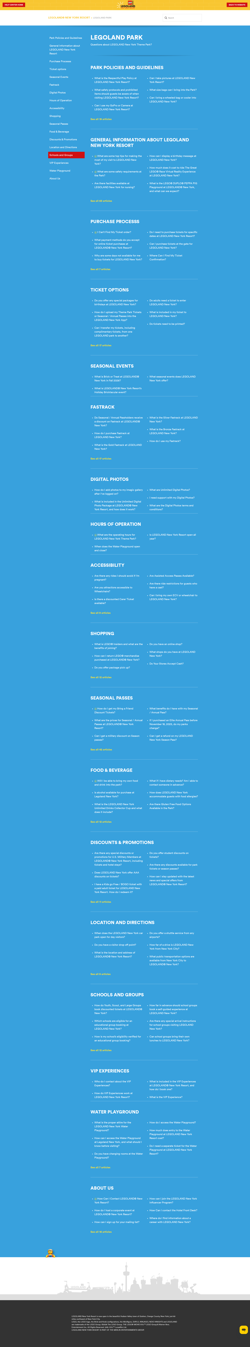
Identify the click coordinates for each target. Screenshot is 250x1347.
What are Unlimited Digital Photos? (169, 489)
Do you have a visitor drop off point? (115, 944)
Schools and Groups (61, 155)
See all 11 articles (100, 901)
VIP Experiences (58, 162)
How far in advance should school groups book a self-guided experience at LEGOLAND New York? (173, 1009)
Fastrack (54, 84)
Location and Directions (63, 147)
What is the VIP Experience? (165, 1097)
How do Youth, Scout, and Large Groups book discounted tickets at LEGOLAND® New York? (118, 1009)
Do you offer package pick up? (112, 667)
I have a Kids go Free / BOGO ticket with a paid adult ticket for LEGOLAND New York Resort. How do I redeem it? (118, 888)
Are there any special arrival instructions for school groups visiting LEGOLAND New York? (172, 1024)
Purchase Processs (60, 61)
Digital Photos (57, 92)
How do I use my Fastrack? (165, 441)
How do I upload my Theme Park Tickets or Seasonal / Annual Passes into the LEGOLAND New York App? (117, 316)
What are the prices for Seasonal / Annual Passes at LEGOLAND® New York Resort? (118, 724)
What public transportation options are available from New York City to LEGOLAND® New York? (171, 960)
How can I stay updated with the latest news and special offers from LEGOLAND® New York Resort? (171, 880)
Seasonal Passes (58, 123)
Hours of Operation (60, 100)
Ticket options (57, 69)
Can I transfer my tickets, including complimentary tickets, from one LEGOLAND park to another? (114, 331)
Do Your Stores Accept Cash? (166, 663)
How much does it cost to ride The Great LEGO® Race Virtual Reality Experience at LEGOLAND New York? (173, 171)
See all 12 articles (100, 677)
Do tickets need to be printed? (167, 323)
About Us (54, 178)
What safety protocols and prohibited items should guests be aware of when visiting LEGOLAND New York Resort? (116, 93)
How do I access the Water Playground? (172, 1122)
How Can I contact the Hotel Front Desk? (173, 1210)
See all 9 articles (100, 612)
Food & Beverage (59, 131)
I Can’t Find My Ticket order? (114, 232)
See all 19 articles (101, 119)
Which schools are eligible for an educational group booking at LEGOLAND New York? (113, 1024)
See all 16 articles (101, 1231)
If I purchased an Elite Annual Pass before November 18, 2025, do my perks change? (173, 724)
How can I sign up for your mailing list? (116, 1222)
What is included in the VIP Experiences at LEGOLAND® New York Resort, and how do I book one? (172, 1085)
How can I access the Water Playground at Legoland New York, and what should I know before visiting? (118, 1141)
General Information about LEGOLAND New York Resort (64, 49)
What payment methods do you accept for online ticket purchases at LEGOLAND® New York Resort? (116, 243)
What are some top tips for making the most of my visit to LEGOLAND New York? (118, 159)
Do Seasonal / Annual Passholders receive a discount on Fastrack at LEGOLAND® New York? (118, 421)
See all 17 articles (100, 345)
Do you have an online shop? (165, 644)
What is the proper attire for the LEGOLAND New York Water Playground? (112, 1126)
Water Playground (59, 170)
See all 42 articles (101, 749)
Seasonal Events (58, 76)
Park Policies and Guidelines (65, 37)
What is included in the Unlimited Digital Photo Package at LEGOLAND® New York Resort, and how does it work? (117, 505)
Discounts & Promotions (63, 139)
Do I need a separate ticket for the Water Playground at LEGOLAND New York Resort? (173, 1149)
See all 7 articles (100, 269)
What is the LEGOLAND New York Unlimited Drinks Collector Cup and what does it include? (118, 808)
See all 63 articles (101, 200)
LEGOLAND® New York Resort (69, 17)
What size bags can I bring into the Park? (173, 89)
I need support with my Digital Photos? (172, 497)
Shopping (55, 116)
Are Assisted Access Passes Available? (171, 575)
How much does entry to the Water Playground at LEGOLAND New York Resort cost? (170, 1134)
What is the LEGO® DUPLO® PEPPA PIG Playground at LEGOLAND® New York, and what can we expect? (173, 187)
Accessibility (56, 108)
